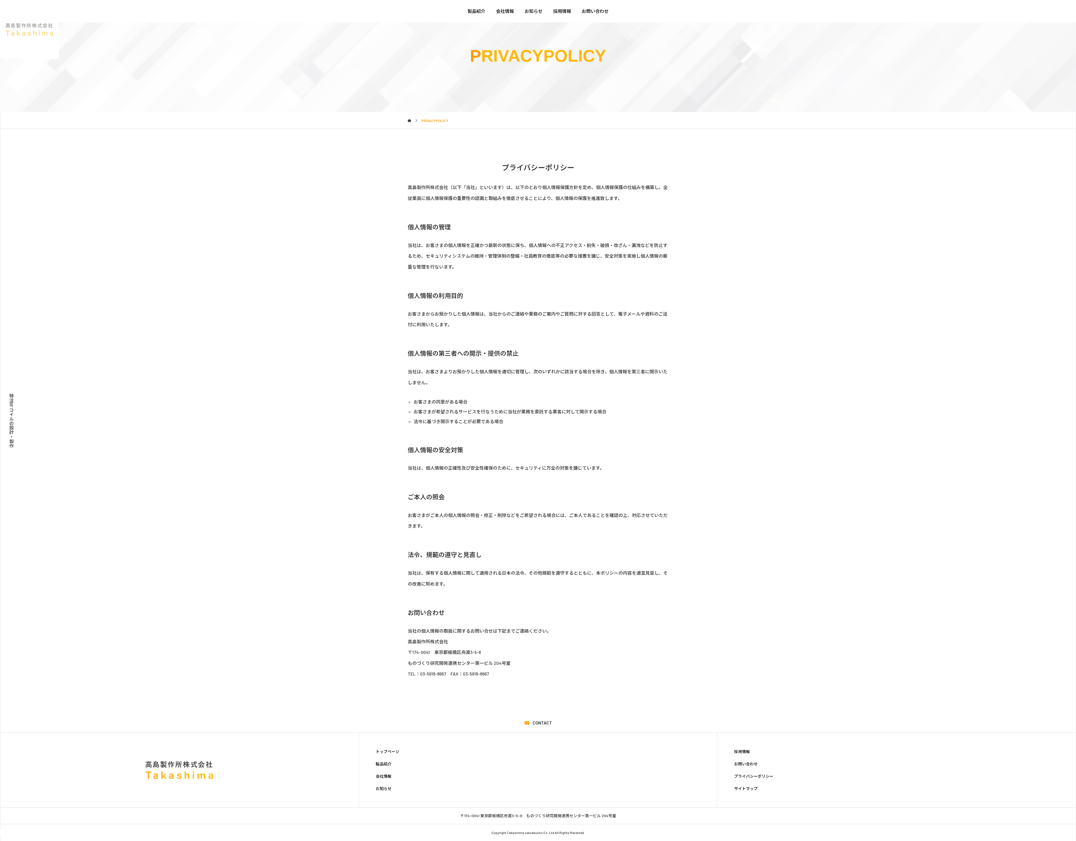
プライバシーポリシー (753, 776)
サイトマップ (746, 789)
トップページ (387, 752)
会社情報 (505, 11)
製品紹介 (476, 11)
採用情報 (562, 11)
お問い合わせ (595, 11)
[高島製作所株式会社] (29, 29)
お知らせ (533, 11)
